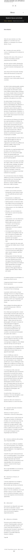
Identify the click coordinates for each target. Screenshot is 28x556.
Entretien (10, 20)
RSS (14, 551)
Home (5, 20)
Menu (12, 12)
